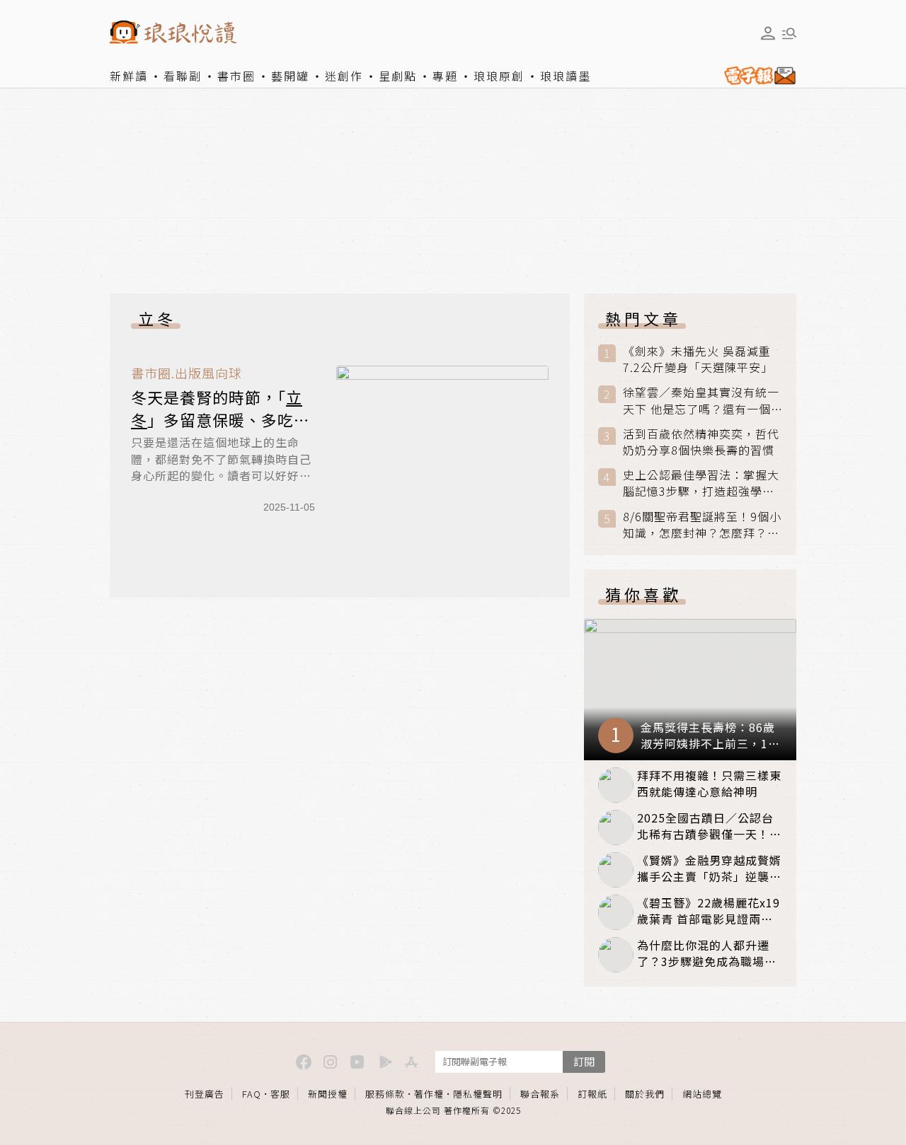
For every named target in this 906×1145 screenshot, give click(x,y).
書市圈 (236, 75)
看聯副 (183, 75)
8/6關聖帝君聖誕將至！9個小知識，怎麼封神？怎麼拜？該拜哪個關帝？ (702, 524)
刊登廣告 (204, 1093)
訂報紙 (592, 1093)
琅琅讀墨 (565, 75)
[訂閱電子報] (757, 76)
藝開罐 (290, 75)
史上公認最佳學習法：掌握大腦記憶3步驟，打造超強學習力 (701, 483)
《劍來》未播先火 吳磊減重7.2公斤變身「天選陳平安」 (698, 359)
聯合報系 (540, 1093)
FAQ (251, 1093)
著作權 (429, 1093)
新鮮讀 (129, 75)
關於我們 (645, 1093)
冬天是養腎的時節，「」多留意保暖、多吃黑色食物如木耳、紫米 (220, 419)
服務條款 (385, 1093)
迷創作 (344, 75)
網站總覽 (702, 1093)
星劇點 (398, 75)
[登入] (768, 33)
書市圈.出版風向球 (186, 373)
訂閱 (584, 1061)
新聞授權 (328, 1093)
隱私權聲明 (478, 1093)
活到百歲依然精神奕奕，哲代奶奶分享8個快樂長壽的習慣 (701, 442)
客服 (280, 1093)
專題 (445, 75)
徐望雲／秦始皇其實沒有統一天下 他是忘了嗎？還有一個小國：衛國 (701, 400)
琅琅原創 (499, 75)
